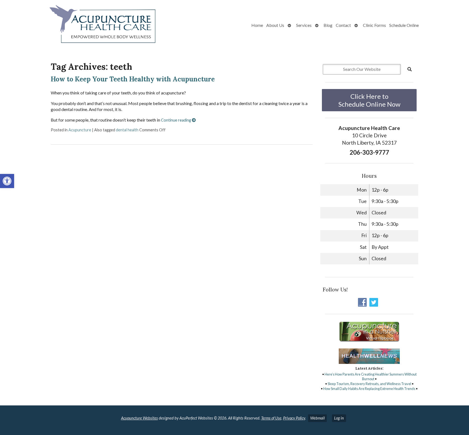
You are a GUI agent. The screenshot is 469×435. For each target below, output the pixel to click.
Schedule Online (404, 25)
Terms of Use (271, 418)
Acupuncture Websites (139, 418)
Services (304, 25)
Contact (343, 25)
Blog (328, 25)
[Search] (409, 69)
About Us (275, 25)
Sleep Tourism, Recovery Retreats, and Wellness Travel (369, 384)
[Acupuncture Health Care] (83, 25)
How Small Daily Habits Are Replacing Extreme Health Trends (369, 388)
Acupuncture (79, 130)
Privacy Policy (294, 418)
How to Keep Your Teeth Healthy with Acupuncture (133, 79)
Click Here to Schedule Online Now (369, 100)
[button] (7, 181)
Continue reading (176, 120)
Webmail (317, 418)
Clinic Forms (374, 25)
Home (257, 25)
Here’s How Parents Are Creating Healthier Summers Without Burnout (371, 376)
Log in (339, 418)
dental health (127, 130)
